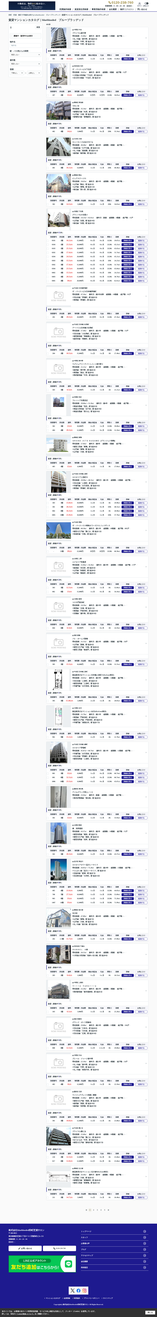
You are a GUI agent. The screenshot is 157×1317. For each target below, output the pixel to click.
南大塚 (81, 910)
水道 (80, 139)
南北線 (76, 189)
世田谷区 (77, 66)
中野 (82, 41)
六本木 (84, 1028)
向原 (85, 112)
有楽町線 (77, 148)
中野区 (76, 30)
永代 (80, 708)
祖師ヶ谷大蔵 (92, 955)
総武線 (76, 41)
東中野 (81, 361)
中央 (80, 30)
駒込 (80, 175)
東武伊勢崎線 (79, 798)
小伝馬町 (85, 334)
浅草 (85, 839)
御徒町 (83, 573)
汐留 (87, 647)
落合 (82, 372)
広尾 (84, 1033)
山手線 (76, 114)
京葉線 (76, 613)
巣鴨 (82, 187)
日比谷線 (77, 297)
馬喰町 (84, 339)
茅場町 (84, 297)
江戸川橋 (85, 148)
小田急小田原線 (80, 75)
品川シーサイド (90, 871)
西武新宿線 (78, 375)
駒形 (80, 825)
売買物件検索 (65, 9)
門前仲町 (83, 611)
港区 (75, 635)
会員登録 (67, 1298)
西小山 (86, 411)
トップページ (86, 1231)
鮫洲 (84, 873)
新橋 (78, 635)
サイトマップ (108, 1298)
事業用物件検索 (98, 9)
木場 (82, 608)
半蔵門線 (77, 486)
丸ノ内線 (77, 39)
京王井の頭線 (79, 78)
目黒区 (76, 211)
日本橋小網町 (83, 744)
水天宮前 (85, 486)
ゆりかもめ (78, 1140)
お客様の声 (85, 1243)
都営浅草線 (78, 683)
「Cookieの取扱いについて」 (25, 1314)
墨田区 (76, 789)
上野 (80, 558)
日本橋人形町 (83, 474)
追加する (141, 59)
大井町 (86, 876)
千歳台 (82, 946)
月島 (84, 534)
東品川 (81, 861)
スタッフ (84, 1237)
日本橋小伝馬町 (84, 324)
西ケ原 (83, 189)
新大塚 (84, 924)
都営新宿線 (78, 336)
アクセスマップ (87, 1255)
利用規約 (77, 1298)
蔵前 (85, 834)
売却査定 (84, 1267)
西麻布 (79, 1019)
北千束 (88, 409)
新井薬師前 (88, 992)
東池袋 (81, 102)
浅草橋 (83, 1106)
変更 (38, 27)
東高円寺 (85, 1070)
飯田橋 (83, 153)
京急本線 (77, 873)
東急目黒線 (78, 406)
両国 (87, 1101)
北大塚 (81, 1168)
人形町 (84, 483)
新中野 (84, 39)
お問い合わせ (26, 1248)
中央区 (76, 288)
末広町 (83, 568)
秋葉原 (83, 570)
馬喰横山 (87, 336)
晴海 (80, 522)
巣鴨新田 (87, 117)
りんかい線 (78, 871)
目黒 (82, 221)
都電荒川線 (78, 112)
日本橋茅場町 (83, 288)
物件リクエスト (127, 9)
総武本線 (77, 339)
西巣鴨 (86, 1183)
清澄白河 (85, 722)
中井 (85, 375)
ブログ (83, 1249)
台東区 (76, 558)
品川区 (76, 861)
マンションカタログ (53, 1298)
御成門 (86, 650)
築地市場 (89, 1142)
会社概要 (113, 9)
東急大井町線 (79, 409)
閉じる (150, 1312)
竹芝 (85, 1140)
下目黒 (81, 211)
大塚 (82, 114)
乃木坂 (84, 1031)
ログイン (139, 6)
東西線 (76, 300)
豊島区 (76, 102)
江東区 (76, 599)
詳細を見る (128, 59)
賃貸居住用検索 (81, 9)
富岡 (80, 599)
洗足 (80, 397)
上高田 (81, 982)
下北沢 (89, 75)
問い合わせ (142, 9)
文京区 (76, 139)
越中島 (83, 613)
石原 (80, 1091)
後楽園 (84, 151)
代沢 (81, 66)
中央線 (76, 44)
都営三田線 (78, 447)
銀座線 (76, 568)
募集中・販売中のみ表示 (23, 36)
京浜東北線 (78, 876)
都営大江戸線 (79, 531)
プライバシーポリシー (92, 1298)
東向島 (81, 789)
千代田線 (77, 1031)
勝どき (88, 531)
